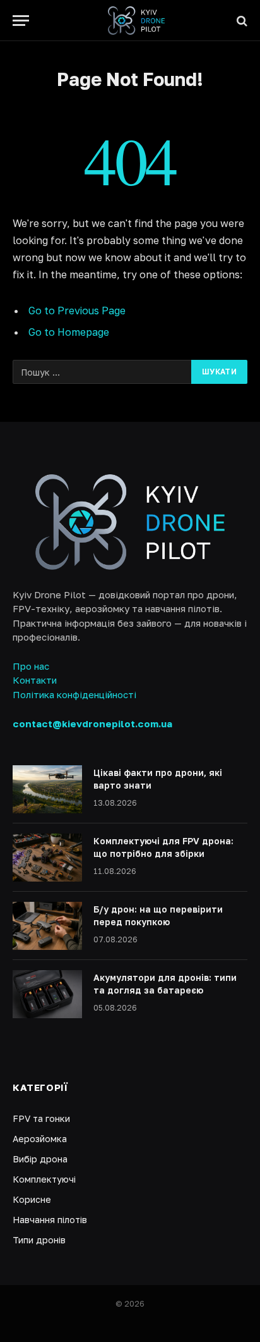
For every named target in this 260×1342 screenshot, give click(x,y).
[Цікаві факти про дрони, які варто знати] (47, 789)
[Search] (240, 20)
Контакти (35, 680)
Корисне (32, 1199)
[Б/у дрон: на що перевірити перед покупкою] (47, 926)
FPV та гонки (41, 1118)
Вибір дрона (40, 1159)
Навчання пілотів (50, 1219)
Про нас (31, 666)
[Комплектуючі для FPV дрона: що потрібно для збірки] (47, 858)
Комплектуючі (44, 1179)
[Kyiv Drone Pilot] (136, 20)
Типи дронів (39, 1239)
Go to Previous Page (77, 310)
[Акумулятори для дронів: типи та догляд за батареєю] (47, 994)
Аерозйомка (40, 1138)
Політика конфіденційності (74, 694)
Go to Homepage (68, 332)
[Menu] (21, 20)
